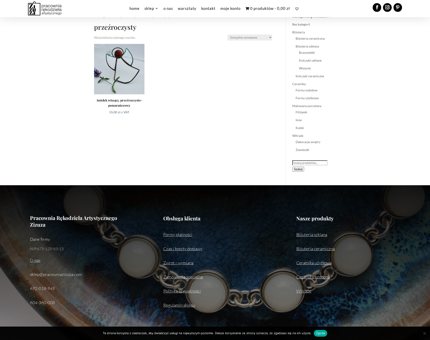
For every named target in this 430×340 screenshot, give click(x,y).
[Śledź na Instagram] (387, 7)
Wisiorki (305, 68)
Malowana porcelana (306, 106)
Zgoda (320, 333)
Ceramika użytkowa (314, 262)
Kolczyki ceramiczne (310, 76)
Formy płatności (177, 234)
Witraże (297, 136)
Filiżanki (301, 112)
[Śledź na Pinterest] (397, 7)
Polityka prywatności (182, 291)
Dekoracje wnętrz (308, 142)
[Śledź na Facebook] (377, 7)
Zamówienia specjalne (183, 277)
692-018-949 (42, 288)
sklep (149, 8)
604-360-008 (42, 302)
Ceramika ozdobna (313, 277)
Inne (299, 120)
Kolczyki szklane (310, 60)
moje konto (230, 8)
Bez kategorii (301, 24)
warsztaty (187, 8)
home (134, 8)
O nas (35, 260)
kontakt (208, 8)
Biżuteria (298, 32)
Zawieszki (302, 150)
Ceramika (299, 84)
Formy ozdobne (306, 90)
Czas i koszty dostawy (182, 248)
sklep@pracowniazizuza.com (56, 274)
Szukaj (298, 169)
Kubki (300, 128)
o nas (168, 8)
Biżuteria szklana (307, 46)
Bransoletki (307, 52)
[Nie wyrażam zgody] (424, 333)
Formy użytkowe (307, 98)
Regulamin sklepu (179, 305)
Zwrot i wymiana (178, 262)
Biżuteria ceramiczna (310, 38)
